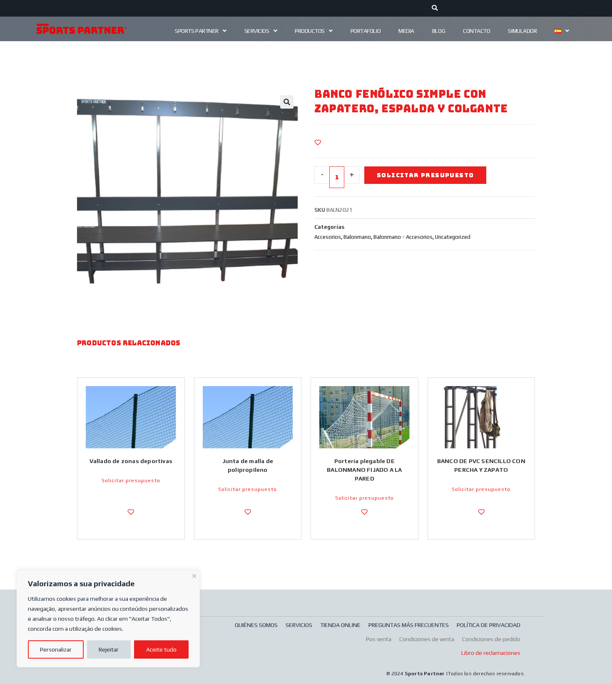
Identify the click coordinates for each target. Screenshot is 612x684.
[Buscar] (435, 8)
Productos (310, 30)
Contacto (476, 30)
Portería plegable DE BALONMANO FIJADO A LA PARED (364, 470)
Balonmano (357, 237)
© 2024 (395, 674)
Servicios (256, 30)
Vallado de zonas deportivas (131, 461)
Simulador (522, 30)
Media (406, 30)
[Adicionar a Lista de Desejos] (317, 142)
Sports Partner (197, 30)
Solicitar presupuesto (425, 175)
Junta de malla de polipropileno (247, 465)
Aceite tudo (161, 649)
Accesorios (327, 237)
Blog (438, 30)
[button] (287, 102)
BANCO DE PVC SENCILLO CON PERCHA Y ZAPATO (481, 465)
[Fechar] (194, 575)
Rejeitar (109, 649)
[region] (108, 618)
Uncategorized (452, 237)
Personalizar (56, 649)
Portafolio (366, 30)
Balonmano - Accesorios (403, 237)
